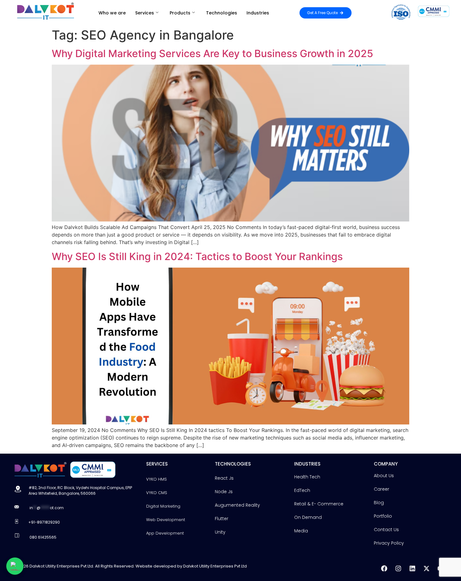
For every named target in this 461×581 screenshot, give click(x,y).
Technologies (221, 13)
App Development (165, 533)
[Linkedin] (412, 568)
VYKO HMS (156, 479)
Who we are (112, 13)
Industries (257, 13)
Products (180, 13)
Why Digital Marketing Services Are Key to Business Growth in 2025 (212, 53)
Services (144, 13)
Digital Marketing (163, 506)
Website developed (155, 566)
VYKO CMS (156, 493)
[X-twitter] (426, 568)
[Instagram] (398, 568)
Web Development (165, 520)
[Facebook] (384, 568)
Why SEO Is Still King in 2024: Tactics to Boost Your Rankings (197, 256)
